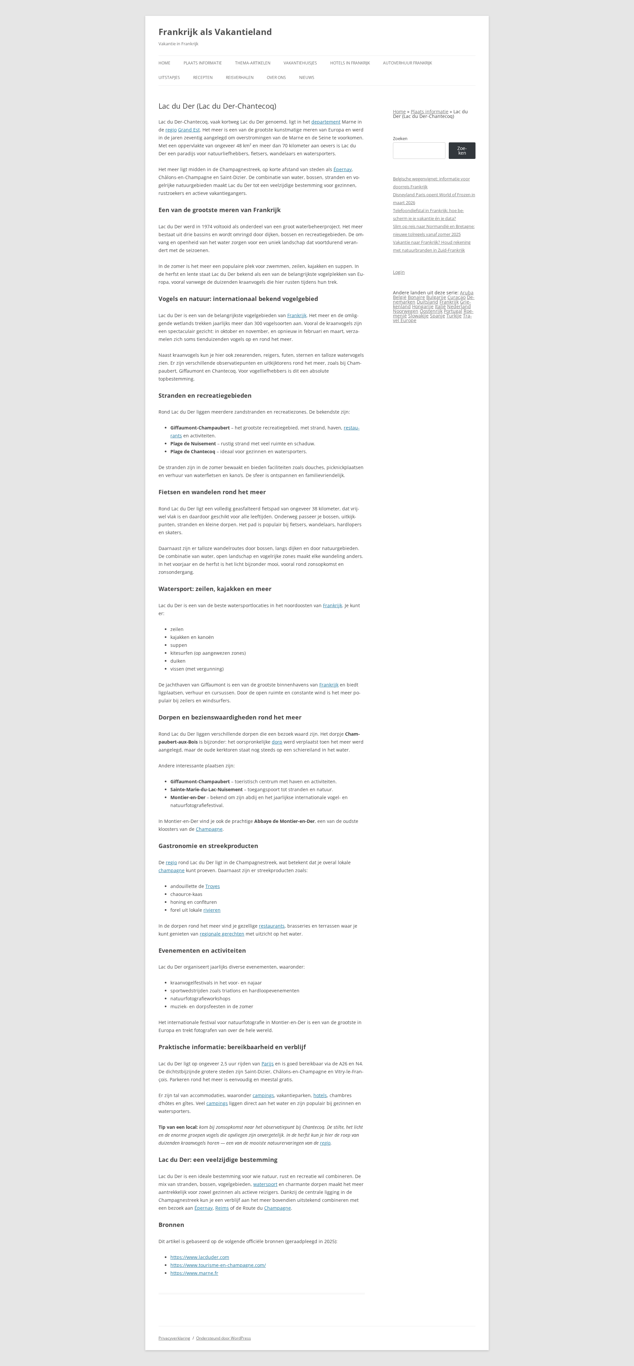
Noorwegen (405, 311)
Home (164, 63)
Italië (440, 306)
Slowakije (418, 316)
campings (263, 1095)
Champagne (209, 829)
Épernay (343, 169)
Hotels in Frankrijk (350, 63)
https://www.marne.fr (194, 1273)
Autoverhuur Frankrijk (407, 63)
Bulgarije (436, 297)
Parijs (268, 1063)
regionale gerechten (222, 934)
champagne (171, 870)
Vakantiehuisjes (300, 63)
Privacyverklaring (174, 1338)
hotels (320, 1095)
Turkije (454, 316)
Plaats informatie (203, 63)
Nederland (459, 306)
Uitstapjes (169, 77)
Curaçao (456, 297)
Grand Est (189, 130)
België (399, 297)
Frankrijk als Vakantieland (215, 32)
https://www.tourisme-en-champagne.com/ (218, 1265)
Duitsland (427, 302)
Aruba (467, 292)
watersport (265, 1184)
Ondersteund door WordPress (223, 1338)
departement (325, 122)
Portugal (453, 311)
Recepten (203, 77)
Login (399, 272)
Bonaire (416, 297)
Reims (222, 1208)
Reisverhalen (240, 77)
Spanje (437, 316)
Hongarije (423, 306)
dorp (277, 742)
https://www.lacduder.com (199, 1257)
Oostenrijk (431, 311)
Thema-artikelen (252, 63)
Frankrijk (296, 315)
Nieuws (306, 77)
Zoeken (400, 138)
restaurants (272, 926)
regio (171, 130)
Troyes (212, 886)
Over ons (276, 77)
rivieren (212, 910)
